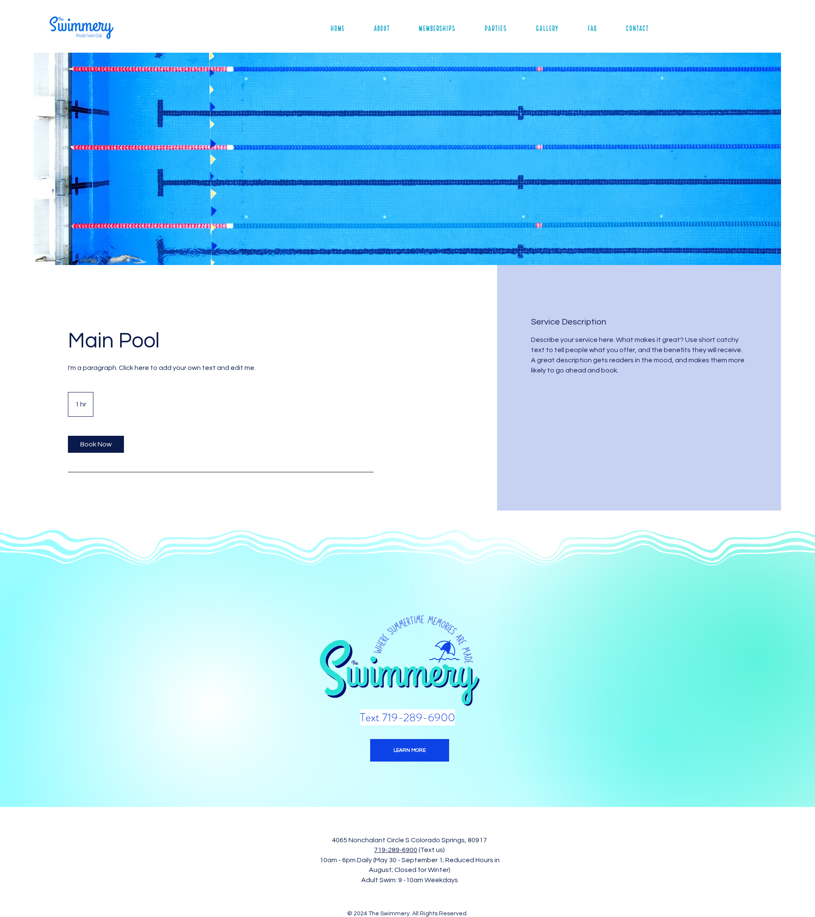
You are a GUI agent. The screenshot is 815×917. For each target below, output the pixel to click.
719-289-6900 (395, 849)
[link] (96, 444)
